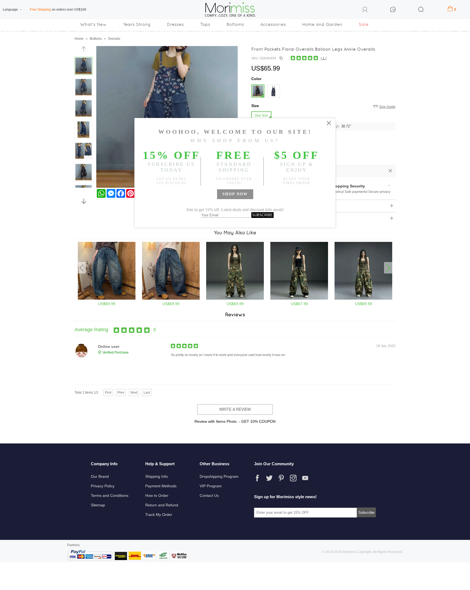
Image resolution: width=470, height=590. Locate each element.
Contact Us (209, 495)
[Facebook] (257, 478)
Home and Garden (322, 24)
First (108, 392)
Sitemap (98, 505)
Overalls (114, 39)
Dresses (175, 24)
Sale (364, 24)
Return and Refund (161, 505)
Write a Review (235, 409)
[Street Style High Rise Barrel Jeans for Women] (171, 298)
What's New (93, 24)
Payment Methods (161, 486)
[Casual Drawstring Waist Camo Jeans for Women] (299, 298)
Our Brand (100, 476)
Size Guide (387, 107)
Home (79, 39)
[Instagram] (293, 478)
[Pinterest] (281, 478)
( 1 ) (323, 58)
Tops (205, 24)
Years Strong (137, 24)
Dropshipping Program (219, 476)
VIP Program (211, 486)
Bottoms (235, 24)
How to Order (156, 495)
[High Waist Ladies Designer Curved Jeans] (106, 298)
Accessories (273, 24)
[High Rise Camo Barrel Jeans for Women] (363, 298)
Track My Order (158, 514)
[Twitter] (269, 478)
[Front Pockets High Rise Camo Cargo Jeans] (235, 298)
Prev (121, 392)
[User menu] (365, 10)
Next (134, 392)
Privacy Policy (103, 486)
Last (147, 392)
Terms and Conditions (109, 495)
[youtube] (305, 478)
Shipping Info (156, 476)
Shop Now (235, 194)
